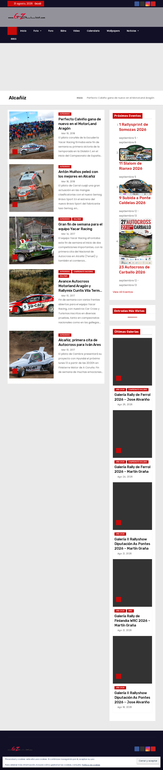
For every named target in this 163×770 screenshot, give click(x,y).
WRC (130, 611)
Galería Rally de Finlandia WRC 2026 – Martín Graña (132, 621)
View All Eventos (123, 292)
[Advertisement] (81, 67)
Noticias (132, 30)
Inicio (23, 30)
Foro (50, 30)
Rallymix (77, 219)
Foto (37, 30)
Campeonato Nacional (83, 271)
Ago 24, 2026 (125, 476)
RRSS (13, 38)
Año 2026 (120, 389)
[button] (155, 35)
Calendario (93, 30)
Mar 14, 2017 (68, 233)
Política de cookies (91, 764)
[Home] (12, 31)
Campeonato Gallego (137, 389)
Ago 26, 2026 (125, 404)
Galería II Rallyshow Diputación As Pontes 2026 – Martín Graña (132, 544)
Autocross (65, 114)
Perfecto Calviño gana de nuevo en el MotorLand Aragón (79, 124)
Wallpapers (113, 30)
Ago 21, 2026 (124, 553)
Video (76, 30)
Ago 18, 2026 (124, 707)
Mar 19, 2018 (68, 133)
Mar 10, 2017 (68, 295)
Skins (63, 30)
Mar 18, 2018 (68, 181)
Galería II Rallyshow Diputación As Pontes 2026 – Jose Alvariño (132, 697)
